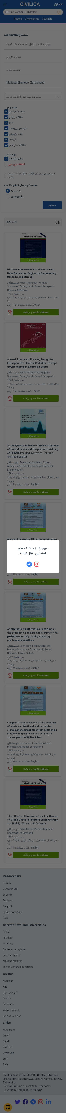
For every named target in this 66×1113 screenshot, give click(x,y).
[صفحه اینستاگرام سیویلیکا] (37, 564)
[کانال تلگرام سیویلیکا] (29, 564)
